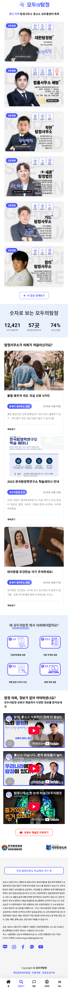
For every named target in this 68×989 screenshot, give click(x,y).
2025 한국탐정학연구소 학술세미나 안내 (33, 481)
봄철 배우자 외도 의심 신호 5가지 (28, 396)
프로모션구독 (48, 972)
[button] (5, 847)
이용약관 (36, 972)
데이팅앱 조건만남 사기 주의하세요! (30, 572)
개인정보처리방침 (21, 972)
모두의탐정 (41, 967)
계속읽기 (11, 429)
